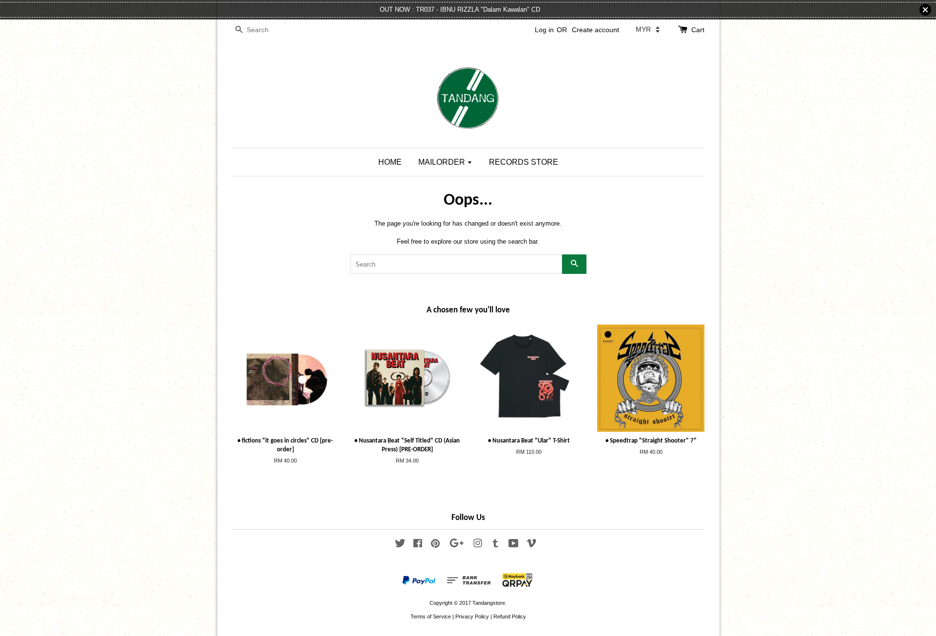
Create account (595, 30)
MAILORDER (442, 162)
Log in (544, 30)
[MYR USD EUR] (647, 29)
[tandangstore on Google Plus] (457, 545)
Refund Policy (509, 616)
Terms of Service (430, 616)
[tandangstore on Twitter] (400, 545)
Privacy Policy (472, 616)
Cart (697, 30)
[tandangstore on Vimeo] (531, 545)
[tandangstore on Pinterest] (435, 545)
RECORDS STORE (523, 162)
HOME (390, 162)
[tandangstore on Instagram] (477, 545)
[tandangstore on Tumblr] (495, 545)
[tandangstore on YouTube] (513, 545)
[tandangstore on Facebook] (417, 545)
